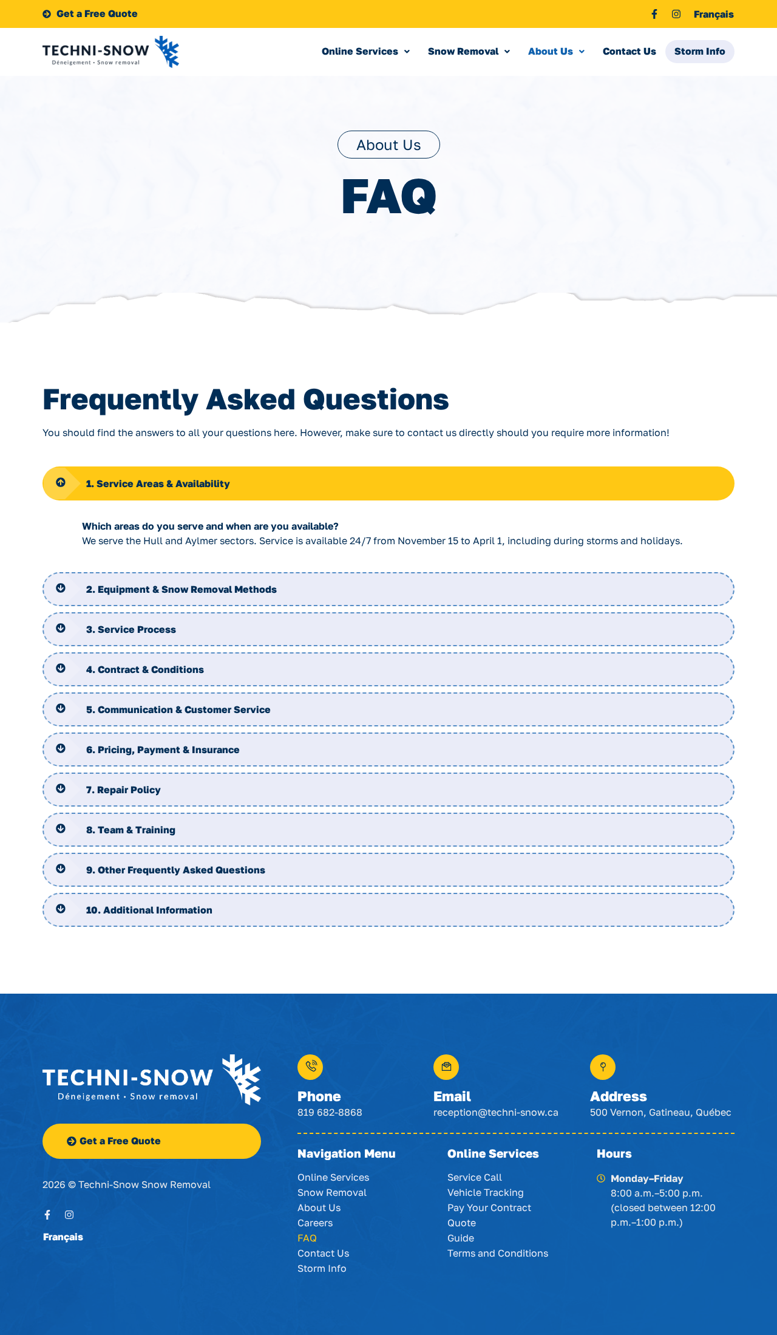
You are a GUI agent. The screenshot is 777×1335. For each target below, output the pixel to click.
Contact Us (629, 51)
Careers (315, 1223)
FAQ (307, 1238)
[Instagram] (676, 14)
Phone (319, 1095)
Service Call (474, 1177)
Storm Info (699, 51)
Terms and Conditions (497, 1253)
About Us (550, 51)
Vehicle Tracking (485, 1192)
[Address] (603, 1067)
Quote (461, 1223)
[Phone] (310, 1067)
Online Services (360, 51)
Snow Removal (463, 51)
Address (618, 1095)
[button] (366, 51)
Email (452, 1095)
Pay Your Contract (489, 1207)
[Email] (446, 1067)
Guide (460, 1238)
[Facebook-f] (654, 14)
